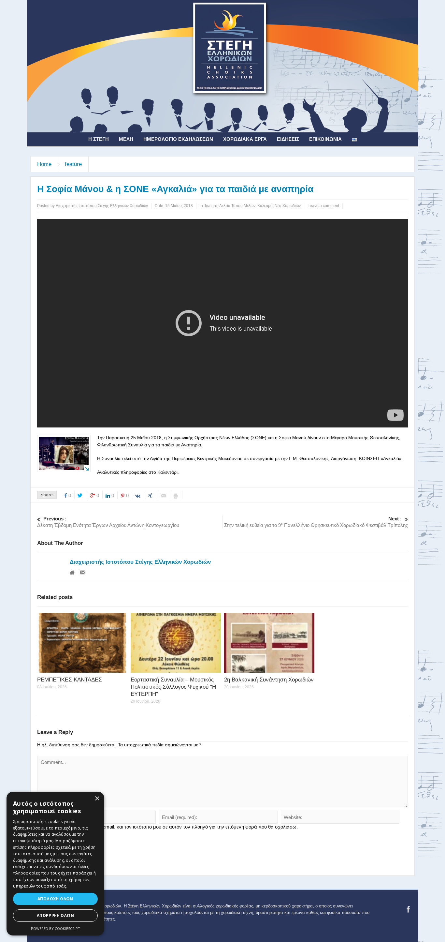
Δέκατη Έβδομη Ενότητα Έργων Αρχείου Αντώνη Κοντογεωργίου (108, 522)
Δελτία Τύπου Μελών (237, 205)
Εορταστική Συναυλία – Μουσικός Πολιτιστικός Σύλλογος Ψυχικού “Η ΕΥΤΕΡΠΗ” (173, 687)
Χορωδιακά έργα (245, 139)
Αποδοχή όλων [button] (55, 899)
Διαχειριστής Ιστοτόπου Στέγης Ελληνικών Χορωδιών (140, 562)
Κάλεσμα (265, 205)
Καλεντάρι (167, 472)
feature (73, 164)
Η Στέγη (98, 139)
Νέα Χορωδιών (288, 205)
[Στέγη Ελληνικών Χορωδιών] (222, 65)
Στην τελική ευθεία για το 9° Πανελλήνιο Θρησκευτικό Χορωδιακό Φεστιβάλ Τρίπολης (316, 522)
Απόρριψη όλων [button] (55, 915)
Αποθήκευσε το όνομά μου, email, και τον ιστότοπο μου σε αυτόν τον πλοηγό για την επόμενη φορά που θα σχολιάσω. (170, 827)
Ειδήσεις (288, 139)
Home (44, 164)
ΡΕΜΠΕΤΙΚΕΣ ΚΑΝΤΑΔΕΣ (69, 680)
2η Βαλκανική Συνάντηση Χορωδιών (269, 680)
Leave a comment (323, 205)
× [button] (96, 798)
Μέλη (126, 139)
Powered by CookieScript (55, 928)
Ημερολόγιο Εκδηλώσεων (178, 139)
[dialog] (55, 863)
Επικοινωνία (325, 139)
